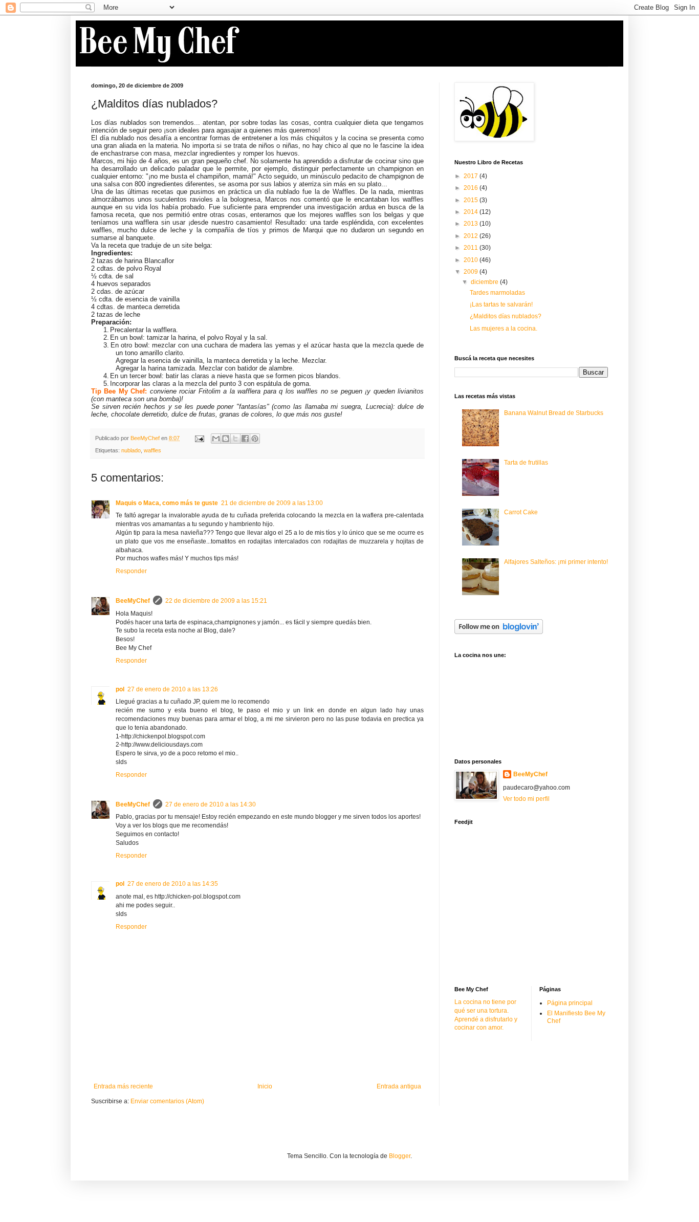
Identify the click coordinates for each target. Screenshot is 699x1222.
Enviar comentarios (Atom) (167, 1101)
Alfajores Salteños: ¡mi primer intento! (556, 561)
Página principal (570, 1003)
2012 (471, 235)
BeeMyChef (133, 600)
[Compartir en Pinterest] (255, 438)
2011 (471, 247)
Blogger (399, 1156)
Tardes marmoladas (497, 292)
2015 (471, 200)
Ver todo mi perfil (526, 798)
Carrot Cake (521, 512)
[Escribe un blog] (226, 438)
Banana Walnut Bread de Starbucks (553, 413)
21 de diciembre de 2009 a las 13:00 (272, 503)
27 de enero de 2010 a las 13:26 (172, 689)
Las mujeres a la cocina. (503, 328)
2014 (471, 211)
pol (120, 689)
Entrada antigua (399, 1086)
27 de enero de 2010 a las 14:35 (172, 883)
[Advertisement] (531, 904)
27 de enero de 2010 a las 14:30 (210, 804)
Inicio (264, 1086)
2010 (471, 260)
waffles (152, 450)
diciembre (485, 282)
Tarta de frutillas (526, 462)
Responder (131, 571)
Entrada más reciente (123, 1086)
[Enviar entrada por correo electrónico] (199, 438)
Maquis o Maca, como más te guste (167, 503)
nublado (131, 450)
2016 (471, 187)
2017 (471, 176)
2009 (471, 271)
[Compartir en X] (235, 438)
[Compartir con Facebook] (245, 438)
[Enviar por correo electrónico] (216, 438)
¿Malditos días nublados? (505, 316)
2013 (471, 223)
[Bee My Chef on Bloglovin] (498, 632)
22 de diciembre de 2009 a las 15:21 (216, 600)
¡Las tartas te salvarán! (501, 304)
